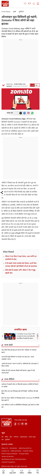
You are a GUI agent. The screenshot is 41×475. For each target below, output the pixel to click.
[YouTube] (25, 423)
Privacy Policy (24, 454)
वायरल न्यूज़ (32, 437)
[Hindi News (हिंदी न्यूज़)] (5, 4)
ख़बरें (14, 12)
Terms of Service (7, 457)
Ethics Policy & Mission (9, 454)
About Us (4, 448)
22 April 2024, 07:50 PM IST (17, 86)
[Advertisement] (20, 61)
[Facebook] (15, 423)
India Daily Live (20, 84)
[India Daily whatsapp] (32, 113)
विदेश (6, 437)
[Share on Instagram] (28, 113)
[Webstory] (29, 3)
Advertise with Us (25, 448)
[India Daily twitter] (20, 113)
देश (2, 437)
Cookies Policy (28, 451)
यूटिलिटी (21, 12)
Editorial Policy (16, 451)
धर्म (2, 440)
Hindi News (5, 12)
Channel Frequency (8, 462)
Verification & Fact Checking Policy (13, 459)
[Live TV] (25, 4)
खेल (11, 437)
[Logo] (6, 422)
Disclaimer (13, 448)
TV (36, 85)
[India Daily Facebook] (24, 113)
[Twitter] (18, 423)
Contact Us (5, 451)
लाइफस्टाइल (23, 437)
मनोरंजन (16, 437)
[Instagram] (22, 423)
